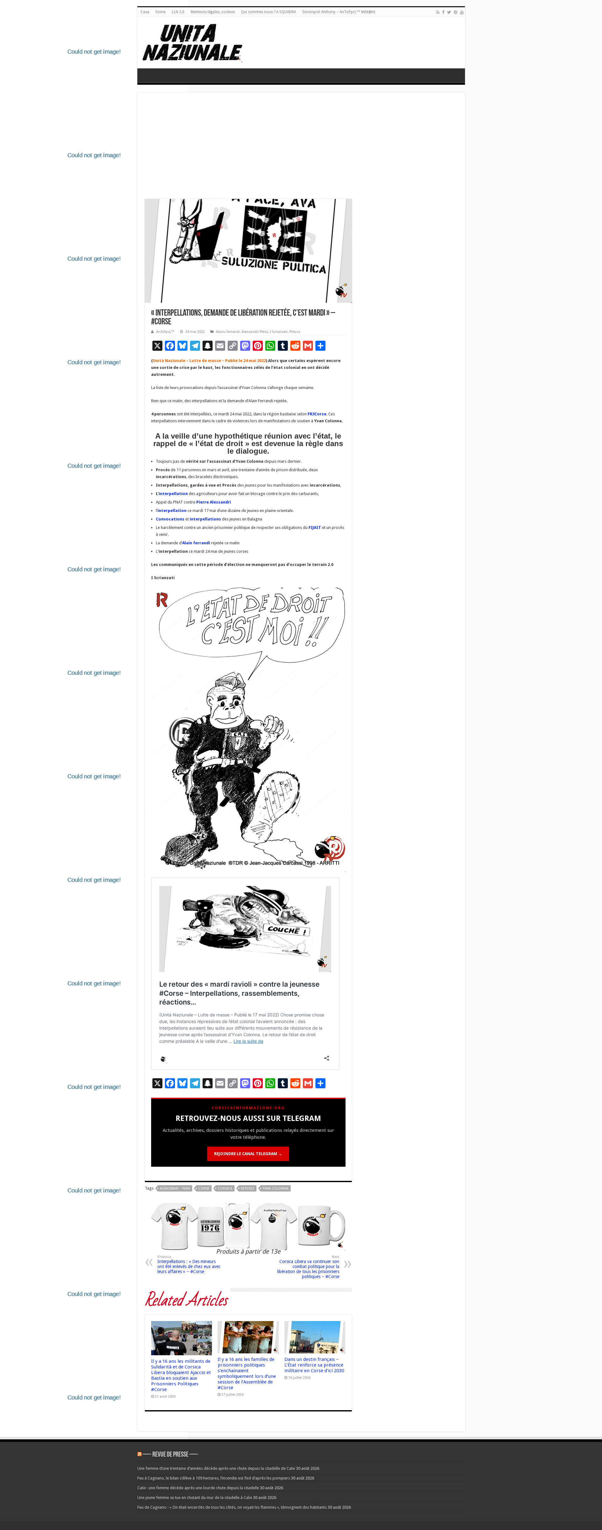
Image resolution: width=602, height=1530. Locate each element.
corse (203, 1188)
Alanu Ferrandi (228, 332)
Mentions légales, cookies (213, 12)
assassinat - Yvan (175, 1188)
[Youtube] (461, 12)
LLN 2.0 (178, 12)
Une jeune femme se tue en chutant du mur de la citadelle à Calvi (194, 1497)
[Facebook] (443, 12)
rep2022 (247, 1188)
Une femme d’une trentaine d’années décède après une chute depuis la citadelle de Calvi (216, 1468)
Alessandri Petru (254, 332)
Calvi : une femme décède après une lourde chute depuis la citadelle (198, 1487)
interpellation (173, 493)
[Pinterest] (455, 12)
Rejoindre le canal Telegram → (248, 1153)
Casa (144, 12)
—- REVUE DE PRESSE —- (170, 1454)
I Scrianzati (279, 332)
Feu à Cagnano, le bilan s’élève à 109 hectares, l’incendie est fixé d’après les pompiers (213, 1478)
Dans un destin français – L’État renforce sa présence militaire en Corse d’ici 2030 (314, 1365)
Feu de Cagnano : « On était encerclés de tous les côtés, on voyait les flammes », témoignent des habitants (232, 1507)
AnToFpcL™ (165, 332)
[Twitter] (449, 12)
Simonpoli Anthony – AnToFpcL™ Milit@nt (338, 12)
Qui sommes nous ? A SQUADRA (268, 12)
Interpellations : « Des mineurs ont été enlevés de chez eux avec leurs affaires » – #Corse (188, 1264)
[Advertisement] (301, 147)
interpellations (205, 519)
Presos (294, 332)
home (161, 12)
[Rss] (438, 12)
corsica (225, 1188)
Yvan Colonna (275, 1188)
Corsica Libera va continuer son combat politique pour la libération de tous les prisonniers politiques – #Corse (308, 1267)
